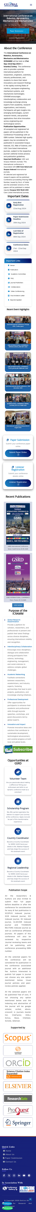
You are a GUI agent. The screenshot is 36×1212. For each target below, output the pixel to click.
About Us (9, 1154)
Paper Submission (18, 31)
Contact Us (10, 1162)
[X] (9, 1175)
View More (18, 605)
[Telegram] (29, 1175)
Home (8, 1151)
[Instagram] (14, 1175)
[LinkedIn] (19, 1175)
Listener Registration (18, 38)
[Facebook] (4, 1175)
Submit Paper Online (18, 452)
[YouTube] (24, 1175)
